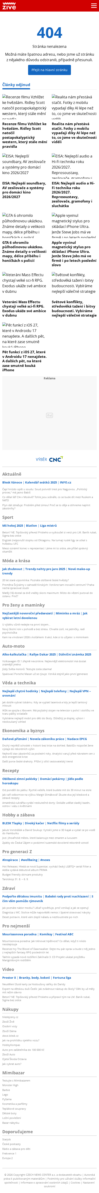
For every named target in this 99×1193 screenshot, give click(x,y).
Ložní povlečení (11, 1118)
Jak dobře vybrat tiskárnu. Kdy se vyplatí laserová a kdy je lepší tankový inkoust (44, 704)
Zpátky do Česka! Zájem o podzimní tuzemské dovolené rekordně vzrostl (45, 842)
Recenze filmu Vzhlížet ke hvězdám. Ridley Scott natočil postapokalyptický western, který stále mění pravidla (24, 135)
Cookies (75, 1182)
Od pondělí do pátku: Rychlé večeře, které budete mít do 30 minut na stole (46, 790)
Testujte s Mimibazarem (16, 1080)
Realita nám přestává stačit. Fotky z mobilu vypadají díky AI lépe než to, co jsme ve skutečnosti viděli (74, 132)
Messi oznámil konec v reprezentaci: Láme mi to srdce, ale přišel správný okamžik (45, 550)
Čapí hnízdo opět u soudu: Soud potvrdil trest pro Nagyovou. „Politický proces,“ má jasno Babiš (44, 490)
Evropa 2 (7, 1158)
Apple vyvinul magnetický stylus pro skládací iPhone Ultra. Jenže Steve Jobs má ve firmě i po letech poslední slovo (74, 253)
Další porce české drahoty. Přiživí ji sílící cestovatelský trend (37, 761)
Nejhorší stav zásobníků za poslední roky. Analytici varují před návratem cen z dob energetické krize (48, 755)
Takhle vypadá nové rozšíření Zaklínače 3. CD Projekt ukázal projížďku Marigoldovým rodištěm (43, 958)
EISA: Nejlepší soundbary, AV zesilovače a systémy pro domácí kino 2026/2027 (24, 190)
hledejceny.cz (10, 1017)
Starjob (6, 1139)
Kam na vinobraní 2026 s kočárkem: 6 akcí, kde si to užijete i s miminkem (45, 637)
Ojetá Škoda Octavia (14, 1059)
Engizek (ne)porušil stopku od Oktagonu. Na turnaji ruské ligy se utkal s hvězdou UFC (44, 541)
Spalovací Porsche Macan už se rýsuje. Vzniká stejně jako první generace (45, 674)
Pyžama (7, 1099)
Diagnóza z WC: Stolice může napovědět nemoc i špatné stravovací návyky (46, 912)
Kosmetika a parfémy (14, 1103)
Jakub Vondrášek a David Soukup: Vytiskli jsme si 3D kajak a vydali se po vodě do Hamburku (48, 831)
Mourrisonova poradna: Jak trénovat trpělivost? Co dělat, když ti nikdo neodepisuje (44, 942)
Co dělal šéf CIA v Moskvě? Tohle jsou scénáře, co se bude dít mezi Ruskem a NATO (47, 498)
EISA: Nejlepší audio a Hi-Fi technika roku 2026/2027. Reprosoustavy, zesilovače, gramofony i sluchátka (73, 194)
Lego (5, 1094)
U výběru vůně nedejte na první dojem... (26, 624)
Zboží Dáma (9, 1031)
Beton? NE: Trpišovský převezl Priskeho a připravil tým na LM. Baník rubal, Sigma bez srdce (46, 998)
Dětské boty (9, 1113)
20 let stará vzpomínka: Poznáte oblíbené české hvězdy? (35, 580)
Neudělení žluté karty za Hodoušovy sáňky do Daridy (33, 984)
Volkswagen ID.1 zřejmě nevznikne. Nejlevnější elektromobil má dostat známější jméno (44, 662)
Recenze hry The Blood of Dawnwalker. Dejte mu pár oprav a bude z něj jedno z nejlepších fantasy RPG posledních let (48, 950)
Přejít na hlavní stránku (49, 70)
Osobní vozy (9, 1026)
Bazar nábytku (10, 1122)
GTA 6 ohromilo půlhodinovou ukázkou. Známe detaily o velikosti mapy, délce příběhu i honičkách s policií (24, 251)
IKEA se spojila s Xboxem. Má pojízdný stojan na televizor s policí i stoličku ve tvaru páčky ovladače (48, 712)
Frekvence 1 (9, 1153)
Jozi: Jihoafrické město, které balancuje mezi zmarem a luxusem (39, 838)
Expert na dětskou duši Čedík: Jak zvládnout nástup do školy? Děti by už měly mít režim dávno (48, 990)
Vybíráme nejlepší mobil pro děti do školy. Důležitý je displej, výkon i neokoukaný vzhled (43, 719)
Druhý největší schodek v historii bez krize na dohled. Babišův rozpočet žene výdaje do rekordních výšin (47, 747)
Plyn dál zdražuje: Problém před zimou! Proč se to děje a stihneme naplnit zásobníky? (46, 506)
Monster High (10, 1085)
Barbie (6, 1090)
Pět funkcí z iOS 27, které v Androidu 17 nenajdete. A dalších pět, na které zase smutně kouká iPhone (24, 361)
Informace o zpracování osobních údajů (44, 1182)
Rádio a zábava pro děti (16, 1149)
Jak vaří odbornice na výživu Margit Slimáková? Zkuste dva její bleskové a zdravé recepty (45, 796)
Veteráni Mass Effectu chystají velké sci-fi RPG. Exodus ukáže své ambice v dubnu (24, 308)
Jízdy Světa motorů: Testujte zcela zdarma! (27, 669)
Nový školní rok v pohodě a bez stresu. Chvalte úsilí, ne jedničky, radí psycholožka (43, 630)
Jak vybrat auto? (11, 1064)
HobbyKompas (11, 1045)
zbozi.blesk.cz (10, 1035)
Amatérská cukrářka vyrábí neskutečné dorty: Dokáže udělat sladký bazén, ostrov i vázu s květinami (46, 804)
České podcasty (11, 1144)
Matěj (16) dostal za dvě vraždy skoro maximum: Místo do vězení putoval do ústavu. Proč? (47, 594)
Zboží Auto (8, 1054)
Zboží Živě (8, 1021)
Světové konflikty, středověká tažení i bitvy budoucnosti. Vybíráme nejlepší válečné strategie (74, 308)
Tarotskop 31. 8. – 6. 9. (15, 879)
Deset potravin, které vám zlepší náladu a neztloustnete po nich (40, 917)
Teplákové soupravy (14, 1108)
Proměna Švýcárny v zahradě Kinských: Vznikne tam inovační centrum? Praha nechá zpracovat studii (48, 586)
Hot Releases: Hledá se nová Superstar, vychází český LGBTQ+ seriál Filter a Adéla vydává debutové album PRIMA (46, 868)
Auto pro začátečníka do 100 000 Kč (23, 1049)
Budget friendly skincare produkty (22, 874)
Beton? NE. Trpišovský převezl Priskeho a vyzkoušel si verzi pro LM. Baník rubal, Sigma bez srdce (49, 534)
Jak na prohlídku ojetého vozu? (20, 1040)
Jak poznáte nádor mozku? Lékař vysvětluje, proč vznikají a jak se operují (45, 907)
